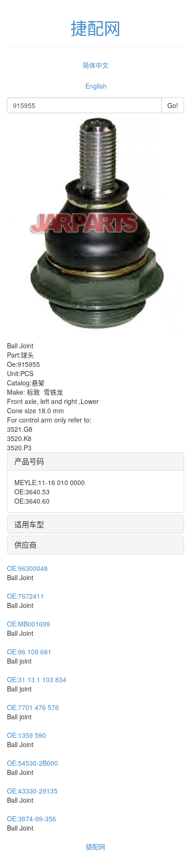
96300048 (27, 568)
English (96, 85)
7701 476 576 (33, 707)
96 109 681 (29, 651)
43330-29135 (32, 790)
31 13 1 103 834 (36, 679)
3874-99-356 (31, 818)
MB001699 (28, 623)
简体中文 (95, 65)
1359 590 (26, 735)
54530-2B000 (32, 763)
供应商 (25, 544)
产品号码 (29, 461)
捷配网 (95, 846)
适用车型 (29, 524)
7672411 (25, 596)
